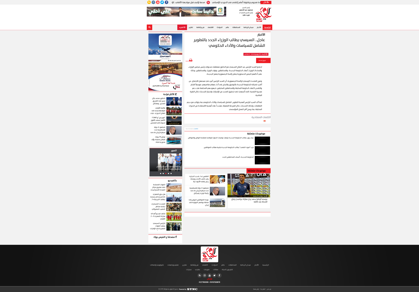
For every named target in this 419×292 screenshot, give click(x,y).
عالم (227, 27)
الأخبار (259, 27)
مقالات (215, 269)
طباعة (187, 61)
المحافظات (236, 27)
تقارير (191, 27)
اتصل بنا (262, 289)
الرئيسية (267, 27)
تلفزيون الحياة (227, 269)
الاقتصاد (210, 27)
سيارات (188, 269)
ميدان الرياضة (248, 27)
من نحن (268, 289)
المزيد (181, 27)
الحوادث (219, 27)
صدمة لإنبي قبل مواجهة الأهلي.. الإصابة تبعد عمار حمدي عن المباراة (188, 2)
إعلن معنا (256, 289)
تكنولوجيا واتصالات (157, 265)
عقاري (197, 269)
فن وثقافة (200, 27)
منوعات (207, 269)
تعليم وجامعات (173, 265)
